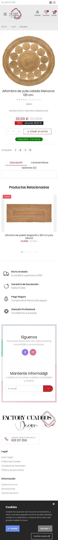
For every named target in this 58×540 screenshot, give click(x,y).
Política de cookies (11, 461)
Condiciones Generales (13, 465)
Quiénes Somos (9, 484)
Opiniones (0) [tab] (29, 167)
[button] (54, 14)
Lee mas (44, 528)
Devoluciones (8, 488)
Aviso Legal (7, 457)
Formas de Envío (9, 493)
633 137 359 (9, 2)
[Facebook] (15, 150)
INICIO (4, 26)
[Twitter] (20, 150)
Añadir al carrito (39, 131)
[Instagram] (25, 150)
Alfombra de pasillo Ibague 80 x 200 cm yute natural (29, 237)
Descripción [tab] (16, 162)
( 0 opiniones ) (35, 100)
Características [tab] (39, 162)
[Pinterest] (30, 150)
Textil (13, 26)
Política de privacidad (12, 470)
